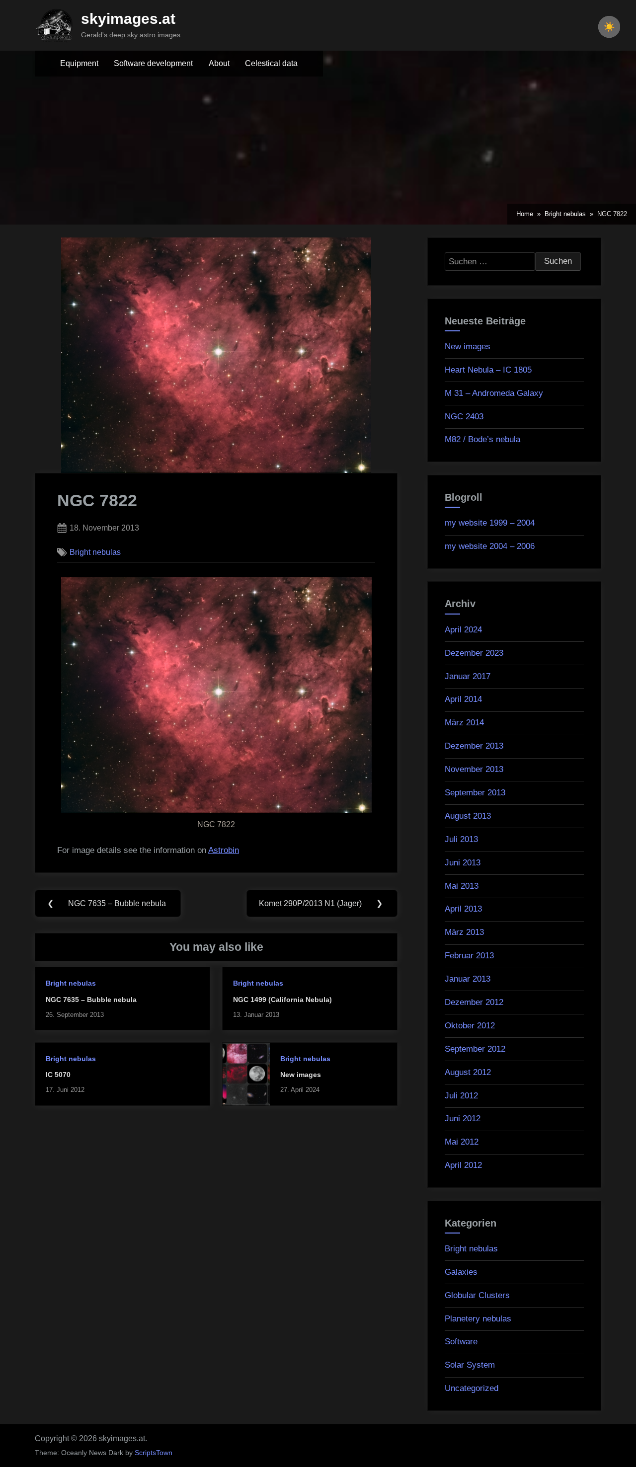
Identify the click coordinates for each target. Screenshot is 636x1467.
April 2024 (463, 629)
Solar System (470, 1365)
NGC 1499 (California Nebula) (282, 1000)
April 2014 (463, 699)
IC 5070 (58, 1075)
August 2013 (468, 816)
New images (300, 1075)
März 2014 (464, 722)
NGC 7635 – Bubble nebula (91, 1000)
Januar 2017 (467, 676)
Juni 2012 (462, 1118)
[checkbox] (609, 27)
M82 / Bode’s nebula (482, 439)
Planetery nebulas (478, 1318)
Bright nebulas (95, 551)
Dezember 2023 (474, 653)
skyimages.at (128, 18)
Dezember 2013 (474, 746)
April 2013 (463, 909)
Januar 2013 (467, 979)
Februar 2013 (469, 955)
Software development (153, 63)
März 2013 (464, 932)
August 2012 (468, 1072)
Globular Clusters (477, 1295)
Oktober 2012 (470, 1025)
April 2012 (463, 1165)
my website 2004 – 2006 (490, 546)
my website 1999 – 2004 (490, 523)
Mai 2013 (461, 886)
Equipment (79, 63)
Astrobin (223, 850)
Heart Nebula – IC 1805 (488, 370)
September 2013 (475, 792)
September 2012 (475, 1049)
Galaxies (461, 1272)
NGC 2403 (464, 416)
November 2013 (474, 769)
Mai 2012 (461, 1142)
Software (461, 1341)
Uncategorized (471, 1388)
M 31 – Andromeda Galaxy (494, 393)
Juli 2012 (461, 1095)
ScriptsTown (153, 1453)
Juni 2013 (462, 862)
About (219, 63)
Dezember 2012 (474, 1002)
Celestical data (271, 63)
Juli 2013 (461, 839)
